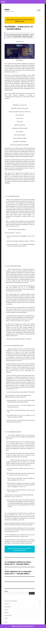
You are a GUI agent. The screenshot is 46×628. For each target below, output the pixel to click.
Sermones (7, 603)
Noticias (6, 612)
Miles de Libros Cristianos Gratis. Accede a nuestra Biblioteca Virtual (19, 20)
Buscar (6, 591)
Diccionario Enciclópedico (11, 601)
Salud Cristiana (8, 615)
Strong (6, 609)
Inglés (6, 618)
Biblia (3, 2)
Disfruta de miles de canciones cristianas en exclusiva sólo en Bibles (19, 549)
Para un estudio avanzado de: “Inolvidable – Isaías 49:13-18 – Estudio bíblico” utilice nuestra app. (19, 35)
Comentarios (8, 606)
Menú (38, 10)
